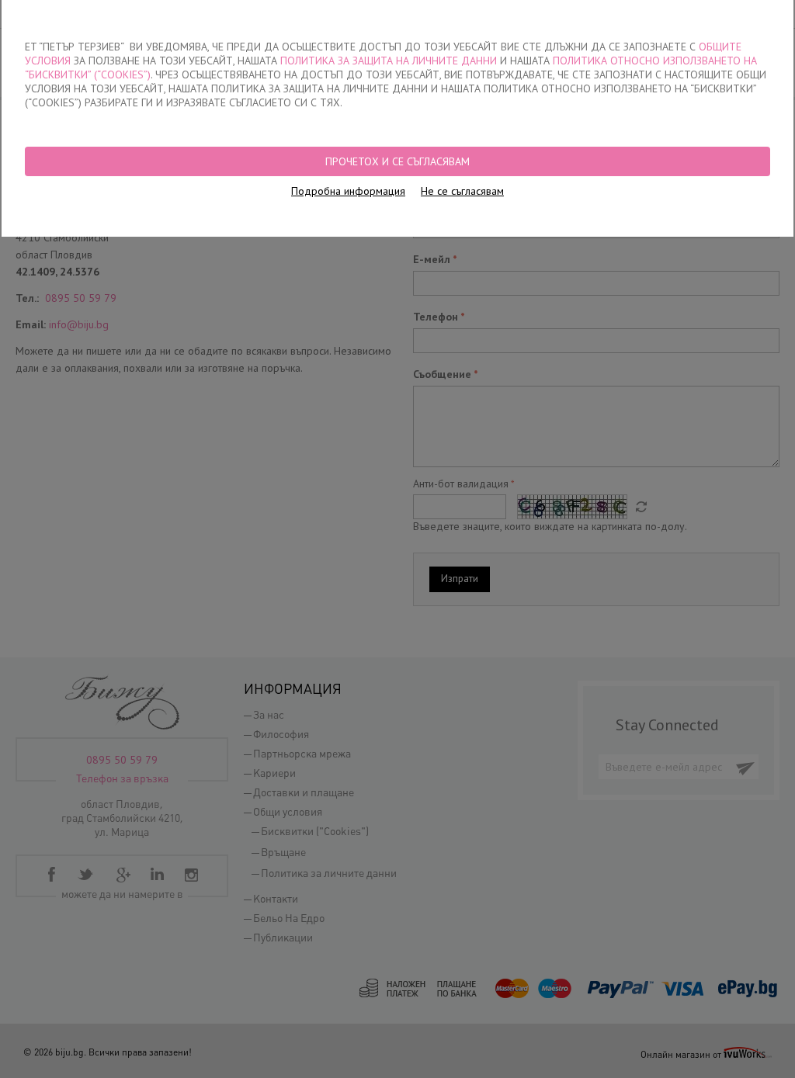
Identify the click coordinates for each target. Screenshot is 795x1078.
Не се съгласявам (462, 191)
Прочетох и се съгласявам (397, 161)
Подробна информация (348, 191)
